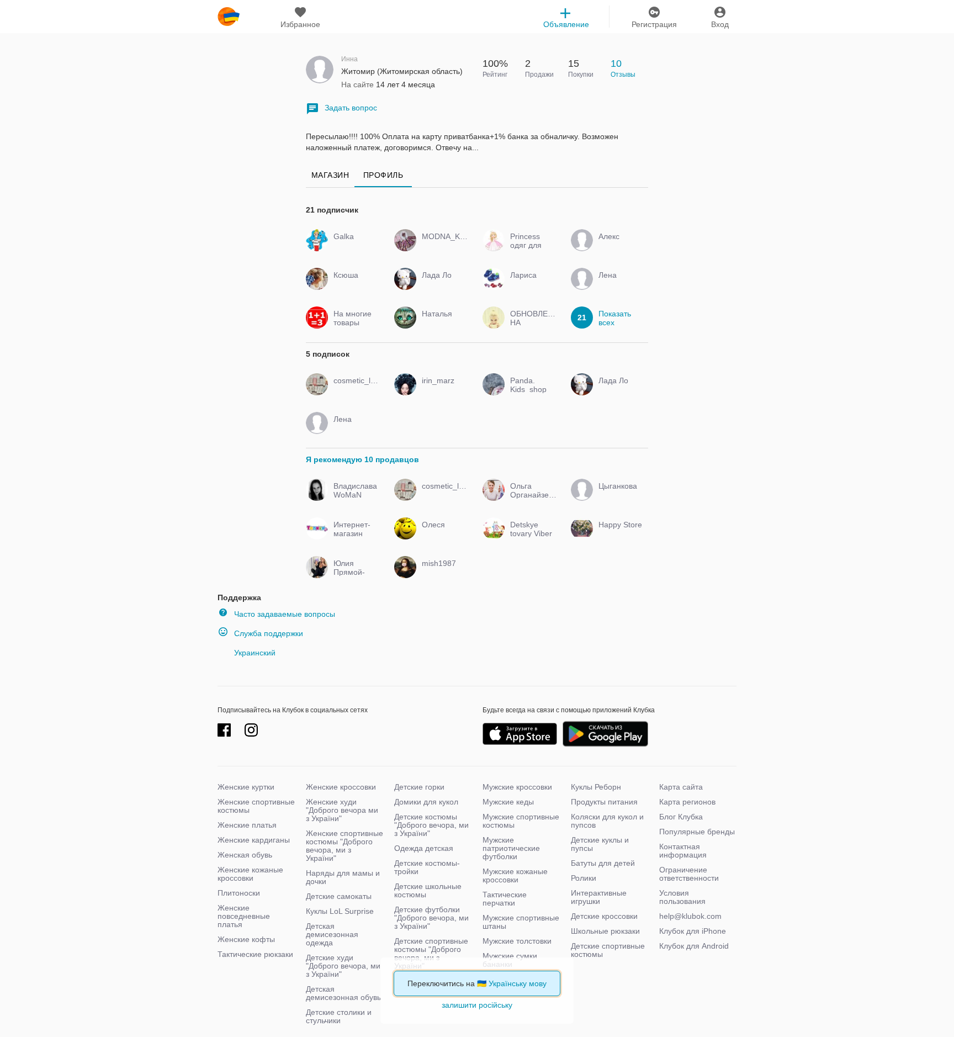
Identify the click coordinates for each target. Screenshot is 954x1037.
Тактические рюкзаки (255, 954)
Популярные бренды (697, 831)
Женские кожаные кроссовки (250, 873)
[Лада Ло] (442, 285)
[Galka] (354, 246)
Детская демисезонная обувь (343, 993)
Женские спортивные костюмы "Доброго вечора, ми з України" (344, 846)
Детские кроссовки (604, 916)
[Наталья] (442, 323)
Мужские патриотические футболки (511, 848)
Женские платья (247, 825)
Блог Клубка (681, 816)
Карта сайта (681, 786)
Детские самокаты (339, 896)
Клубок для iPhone (692, 931)
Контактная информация (683, 850)
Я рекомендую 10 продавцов (362, 459)
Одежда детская (423, 848)
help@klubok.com (690, 916)
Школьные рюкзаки (605, 931)
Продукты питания (604, 801)
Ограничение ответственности (689, 873)
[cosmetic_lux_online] (354, 390)
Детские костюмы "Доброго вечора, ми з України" (431, 825)
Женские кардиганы (254, 839)
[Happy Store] (619, 534)
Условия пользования (682, 897)
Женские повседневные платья (244, 916)
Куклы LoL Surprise (340, 911)
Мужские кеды (508, 801)
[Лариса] (531, 285)
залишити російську (477, 1005)
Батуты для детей (603, 863)
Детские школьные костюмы (428, 890)
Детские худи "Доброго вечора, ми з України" (343, 965)
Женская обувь (245, 854)
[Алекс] (619, 246)
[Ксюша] (354, 285)
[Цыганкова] (619, 495)
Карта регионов (687, 801)
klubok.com (229, 17)
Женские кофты (246, 939)
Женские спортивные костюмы (256, 805)
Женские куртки (246, 786)
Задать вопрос (351, 107)
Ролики (583, 878)
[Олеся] (442, 534)
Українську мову (518, 983)
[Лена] (619, 285)
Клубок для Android (694, 945)
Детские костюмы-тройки (427, 867)
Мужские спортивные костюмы (521, 820)
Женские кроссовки (341, 786)
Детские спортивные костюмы (608, 950)
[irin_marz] (442, 390)
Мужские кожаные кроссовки (515, 875)
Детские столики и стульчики (339, 1016)
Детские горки (419, 786)
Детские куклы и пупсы (600, 844)
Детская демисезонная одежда (332, 934)
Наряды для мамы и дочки (343, 877)
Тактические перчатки (505, 898)
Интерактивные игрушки (599, 897)
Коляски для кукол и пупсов (607, 820)
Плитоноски (239, 892)
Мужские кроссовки (517, 786)
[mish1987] (442, 573)
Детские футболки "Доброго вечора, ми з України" (431, 917)
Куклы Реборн (596, 786)
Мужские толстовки (517, 941)
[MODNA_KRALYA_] (442, 246)
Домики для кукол (426, 801)
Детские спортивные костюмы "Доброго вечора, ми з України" (431, 953)
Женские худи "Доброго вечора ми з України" (342, 810)
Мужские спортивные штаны (521, 921)
